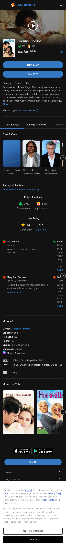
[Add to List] (61, 51)
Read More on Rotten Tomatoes (19, 189)
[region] (33, 513)
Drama (26, 328)
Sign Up (33, 462)
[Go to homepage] (23, 5)
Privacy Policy (54, 493)
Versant (28, 490)
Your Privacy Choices (33, 531)
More (5, 104)
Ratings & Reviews (37, 124)
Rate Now (41, 229)
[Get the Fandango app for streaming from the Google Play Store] (42, 451)
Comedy (16, 328)
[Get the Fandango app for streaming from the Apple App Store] (22, 451)
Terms (6, 493)
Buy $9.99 (33, 74)
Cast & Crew (12, 124)
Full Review (13, 292)
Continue (33, 539)
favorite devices (26, 110)
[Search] (61, 5)
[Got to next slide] (63, 158)
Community (26, 229)
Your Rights (48, 500)
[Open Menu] (5, 5)
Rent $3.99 (33, 64)
